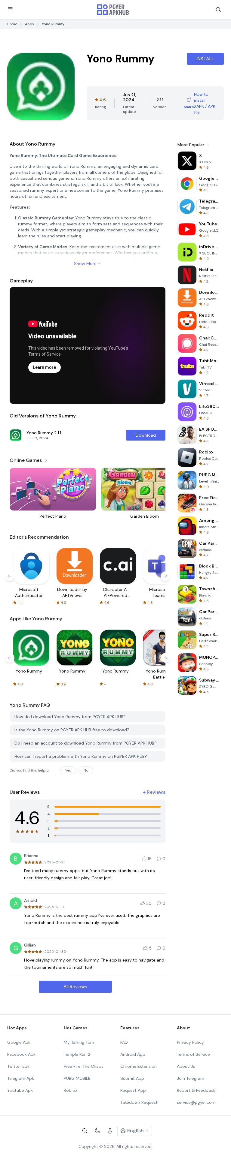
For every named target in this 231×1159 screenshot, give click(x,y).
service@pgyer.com (196, 1102)
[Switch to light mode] (97, 1130)
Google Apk (18, 1042)
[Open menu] (10, 9)
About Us (186, 1066)
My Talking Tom (79, 1042)
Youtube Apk (20, 1090)
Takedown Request (139, 1102)
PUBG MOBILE (77, 1078)
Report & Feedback (196, 1090)
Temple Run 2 (77, 1054)
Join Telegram (190, 1078)
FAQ (124, 1042)
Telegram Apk (20, 1078)
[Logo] (113, 10)
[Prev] (9, 576)
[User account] (110, 1130)
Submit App (132, 1078)
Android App (132, 1054)
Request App (133, 1090)
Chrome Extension (138, 1066)
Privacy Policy (190, 1042)
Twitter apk (18, 1066)
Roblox (70, 1090)
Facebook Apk (21, 1054)
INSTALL (205, 59)
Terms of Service (193, 1054)
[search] (218, 9)
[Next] (165, 576)
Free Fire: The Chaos (83, 1066)
